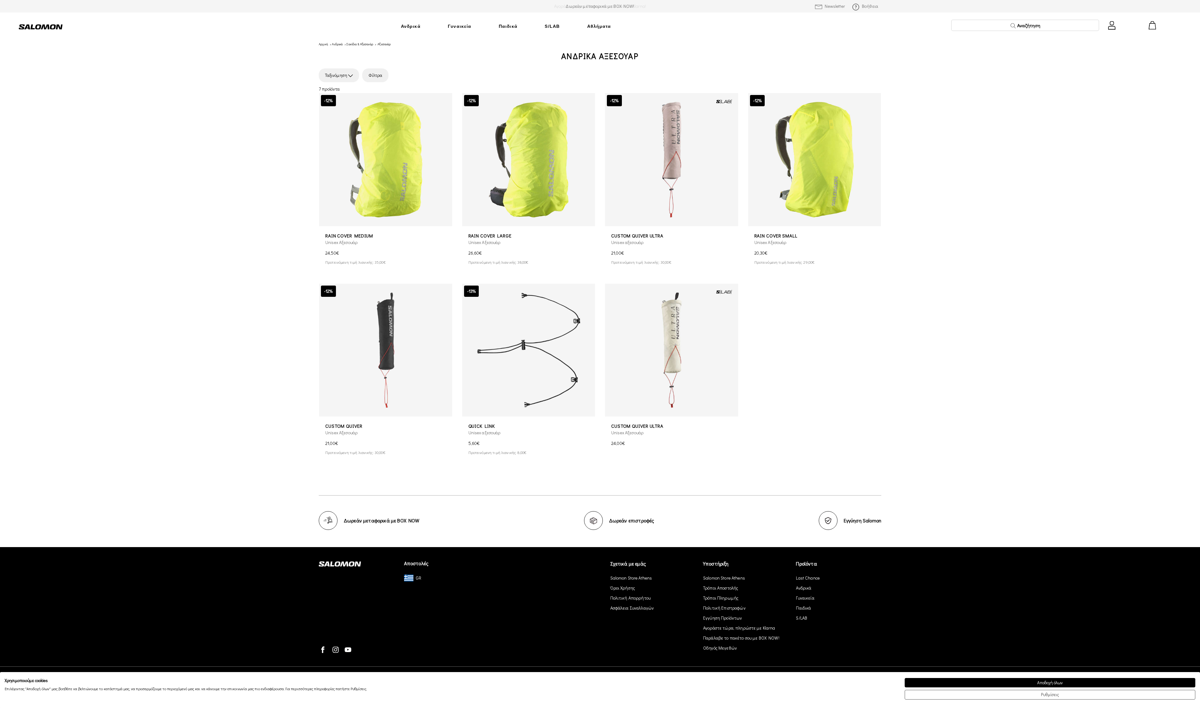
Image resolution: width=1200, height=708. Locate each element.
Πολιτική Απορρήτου (630, 598)
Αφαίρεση (402, 75)
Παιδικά (508, 26)
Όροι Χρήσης (622, 588)
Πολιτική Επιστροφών (724, 608)
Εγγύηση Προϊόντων (722, 618)
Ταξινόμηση (336, 75)
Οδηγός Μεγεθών (720, 648)
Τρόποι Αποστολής (720, 588)
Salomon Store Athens (631, 578)
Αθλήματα (599, 26)
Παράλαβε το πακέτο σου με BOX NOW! (741, 638)
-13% (471, 291)
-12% (328, 100)
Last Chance (808, 578)
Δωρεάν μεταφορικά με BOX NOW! (600, 6)
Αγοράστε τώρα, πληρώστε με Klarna (739, 628)
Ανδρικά (411, 26)
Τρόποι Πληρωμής (720, 598)
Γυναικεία (459, 26)
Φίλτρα (375, 75)
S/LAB (552, 26)
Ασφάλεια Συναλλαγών (632, 608)
